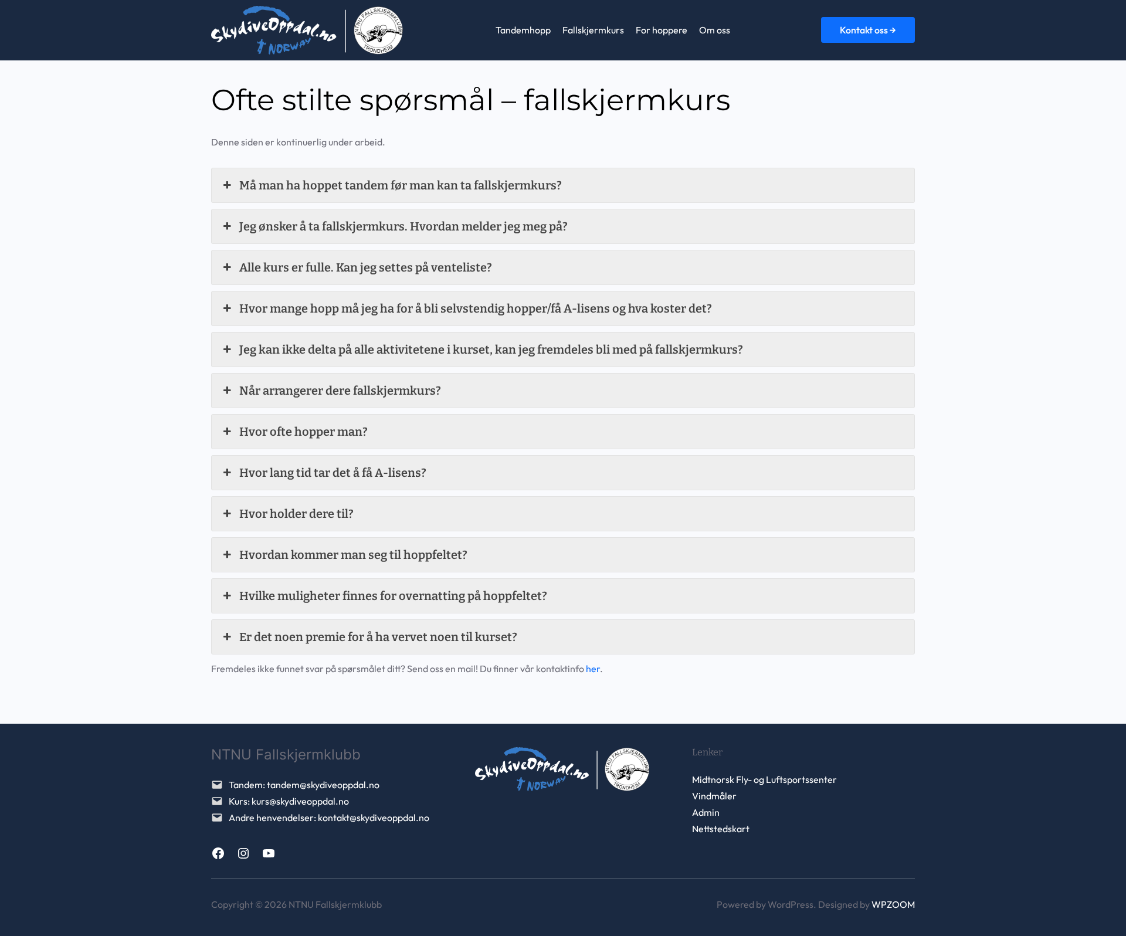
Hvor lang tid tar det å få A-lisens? (332, 473)
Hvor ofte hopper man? (303, 432)
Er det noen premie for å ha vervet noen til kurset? (378, 637)
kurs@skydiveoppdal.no (300, 801)
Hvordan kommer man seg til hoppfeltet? (353, 555)
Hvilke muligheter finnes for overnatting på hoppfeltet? (393, 596)
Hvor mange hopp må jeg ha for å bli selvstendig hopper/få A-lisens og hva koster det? (475, 308)
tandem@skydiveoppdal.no (323, 785)
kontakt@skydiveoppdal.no (373, 817)
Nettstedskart (720, 829)
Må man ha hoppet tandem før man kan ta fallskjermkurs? (400, 185)
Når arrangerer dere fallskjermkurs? (340, 391)
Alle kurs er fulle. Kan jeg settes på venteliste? (365, 267)
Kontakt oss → (868, 30)
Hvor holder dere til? (296, 514)
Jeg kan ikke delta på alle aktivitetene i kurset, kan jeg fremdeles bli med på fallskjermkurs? (491, 349)
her (593, 668)
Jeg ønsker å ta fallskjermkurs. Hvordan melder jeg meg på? (403, 226)
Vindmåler (714, 796)
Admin (706, 812)
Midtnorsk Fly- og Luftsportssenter (764, 779)
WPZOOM (893, 904)
